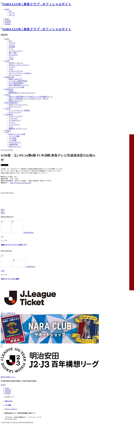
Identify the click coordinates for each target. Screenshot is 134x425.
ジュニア (12, 122)
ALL (10, 11)
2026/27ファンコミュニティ (18, 104)
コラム (11, 57)
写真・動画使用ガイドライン (19, 85)
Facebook (8, 22)
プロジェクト (13, 118)
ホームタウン (13, 55)
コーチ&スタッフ (15, 120)
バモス (11, 69)
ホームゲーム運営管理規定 (18, 81)
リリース (12, 13)
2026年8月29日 (28, 232)
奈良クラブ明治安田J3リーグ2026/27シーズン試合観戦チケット (31, 96)
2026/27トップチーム (16, 63)
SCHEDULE (9, 89)
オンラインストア (15, 112)
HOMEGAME (9, 77)
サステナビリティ (15, 142)
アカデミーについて (16, 116)
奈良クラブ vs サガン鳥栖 (10, 279)
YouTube (7, 24)
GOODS (7, 108)
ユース (11, 126)
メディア (12, 15)
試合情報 (12, 47)
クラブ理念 (12, 138)
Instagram (8, 20)
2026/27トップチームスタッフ (19, 65)
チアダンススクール (16, 71)
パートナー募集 (14, 136)
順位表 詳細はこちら (8, 377)
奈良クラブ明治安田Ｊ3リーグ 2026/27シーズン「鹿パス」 (29, 98)
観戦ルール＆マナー (16, 79)
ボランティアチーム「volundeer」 (20, 73)
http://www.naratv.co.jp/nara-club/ (20, 183)
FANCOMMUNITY (11, 102)
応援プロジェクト (15, 146)
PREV (3, 209)
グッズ (11, 49)
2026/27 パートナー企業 (17, 134)
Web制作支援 (13, 144)
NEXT (3, 213)
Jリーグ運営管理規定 (16, 83)
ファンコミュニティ (16, 51)
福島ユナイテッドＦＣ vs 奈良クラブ (14, 245)
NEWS (7, 9)
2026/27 (11, 91)
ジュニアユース (14, 124)
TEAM (7, 61)
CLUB (7, 132)
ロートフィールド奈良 (16, 87)
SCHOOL (8, 130)
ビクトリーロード (15, 75)
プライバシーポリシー (11, 409)
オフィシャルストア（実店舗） (20, 110)
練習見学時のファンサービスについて (22, 93)
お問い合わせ (8, 401)
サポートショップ (15, 106)
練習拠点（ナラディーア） (18, 128)
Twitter (7, 19)
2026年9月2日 (30, 267)
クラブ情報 (12, 140)
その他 (11, 59)
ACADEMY (9, 114)
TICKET (7, 95)
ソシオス (12, 67)
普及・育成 (12, 53)
